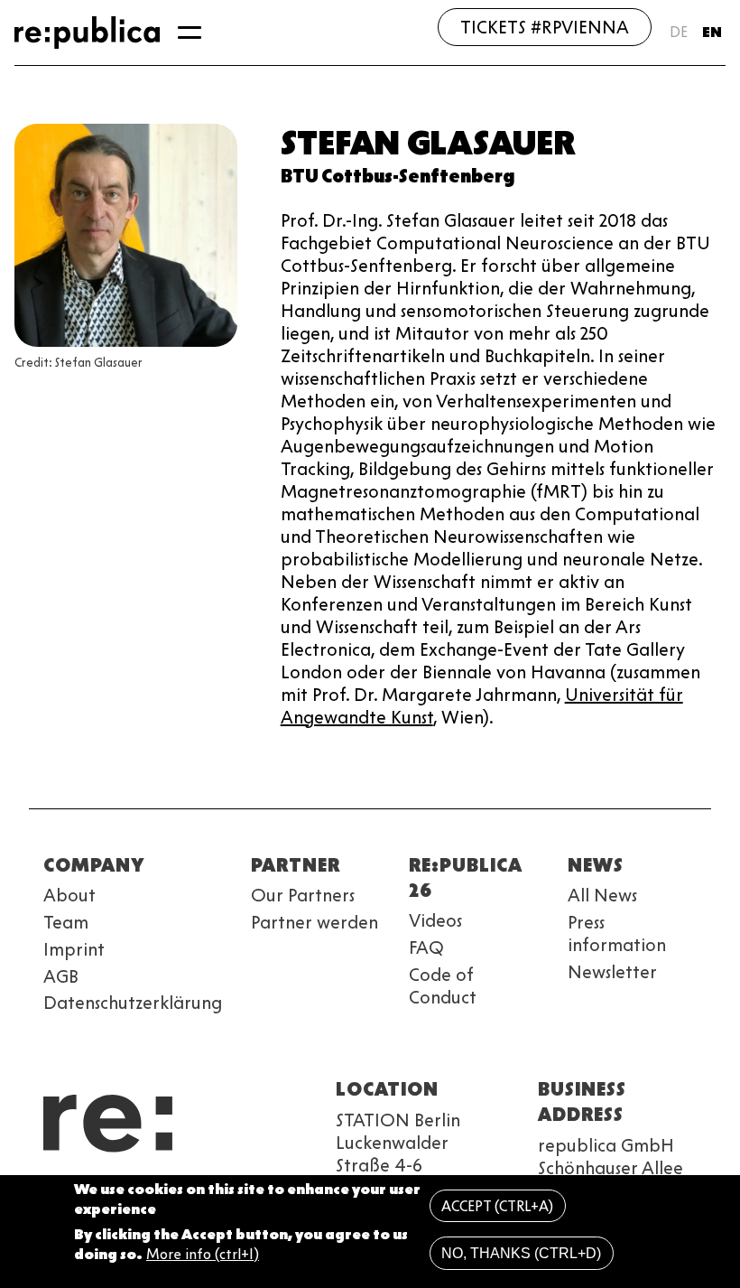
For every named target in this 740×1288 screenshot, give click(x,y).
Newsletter (612, 972)
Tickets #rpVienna (544, 27)
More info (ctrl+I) (202, 1254)
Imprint (74, 949)
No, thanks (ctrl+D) (521, 1253)
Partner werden (314, 922)
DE (679, 32)
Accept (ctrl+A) (497, 1206)
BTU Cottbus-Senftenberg (397, 176)
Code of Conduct (442, 986)
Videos (435, 920)
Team (65, 922)
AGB (61, 976)
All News (602, 895)
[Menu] (189, 32)
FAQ (426, 947)
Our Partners (303, 895)
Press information (617, 933)
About (69, 895)
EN (712, 32)
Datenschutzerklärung (132, 1002)
